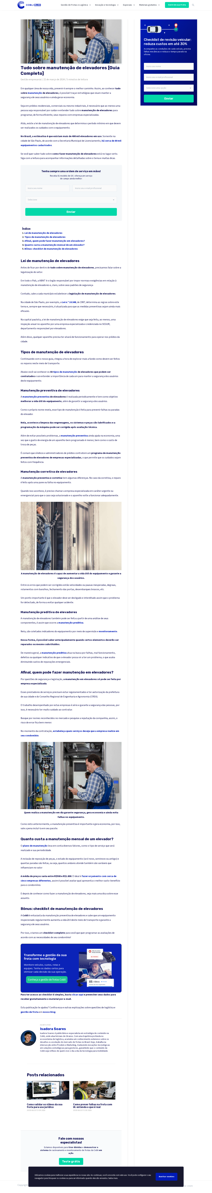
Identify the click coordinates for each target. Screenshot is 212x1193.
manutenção (35, 93)
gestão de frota (29, 1012)
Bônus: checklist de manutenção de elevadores (51, 249)
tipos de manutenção (65, 372)
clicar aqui (77, 994)
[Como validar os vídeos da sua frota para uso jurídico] (48, 1090)
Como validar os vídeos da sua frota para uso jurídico (44, 1106)
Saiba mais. (113, 1178)
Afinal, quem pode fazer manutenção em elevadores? (55, 241)
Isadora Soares (53, 1029)
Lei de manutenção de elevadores (43, 233)
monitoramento (108, 631)
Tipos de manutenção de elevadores (45, 237)
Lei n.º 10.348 (69, 302)
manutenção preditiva (70, 622)
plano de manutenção (35, 845)
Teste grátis (71, 1161)
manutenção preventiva (36, 396)
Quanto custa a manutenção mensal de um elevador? (55, 245)
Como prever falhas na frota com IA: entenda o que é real (92, 1106)
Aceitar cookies (166, 1176)
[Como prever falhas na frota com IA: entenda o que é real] (94, 1090)
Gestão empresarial (31, 79)
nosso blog (49, 1012)
